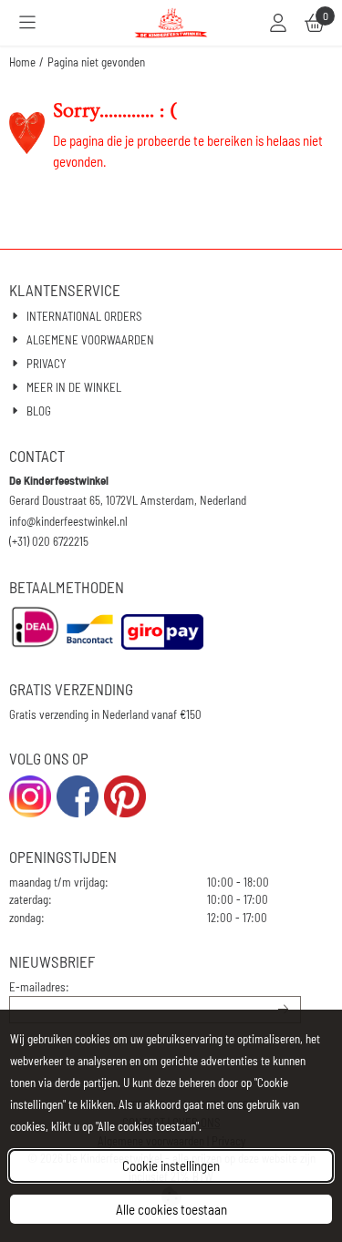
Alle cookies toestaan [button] (171, 1209)
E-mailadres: (39, 987)
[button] (27, 23)
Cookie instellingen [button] (171, 1165)
